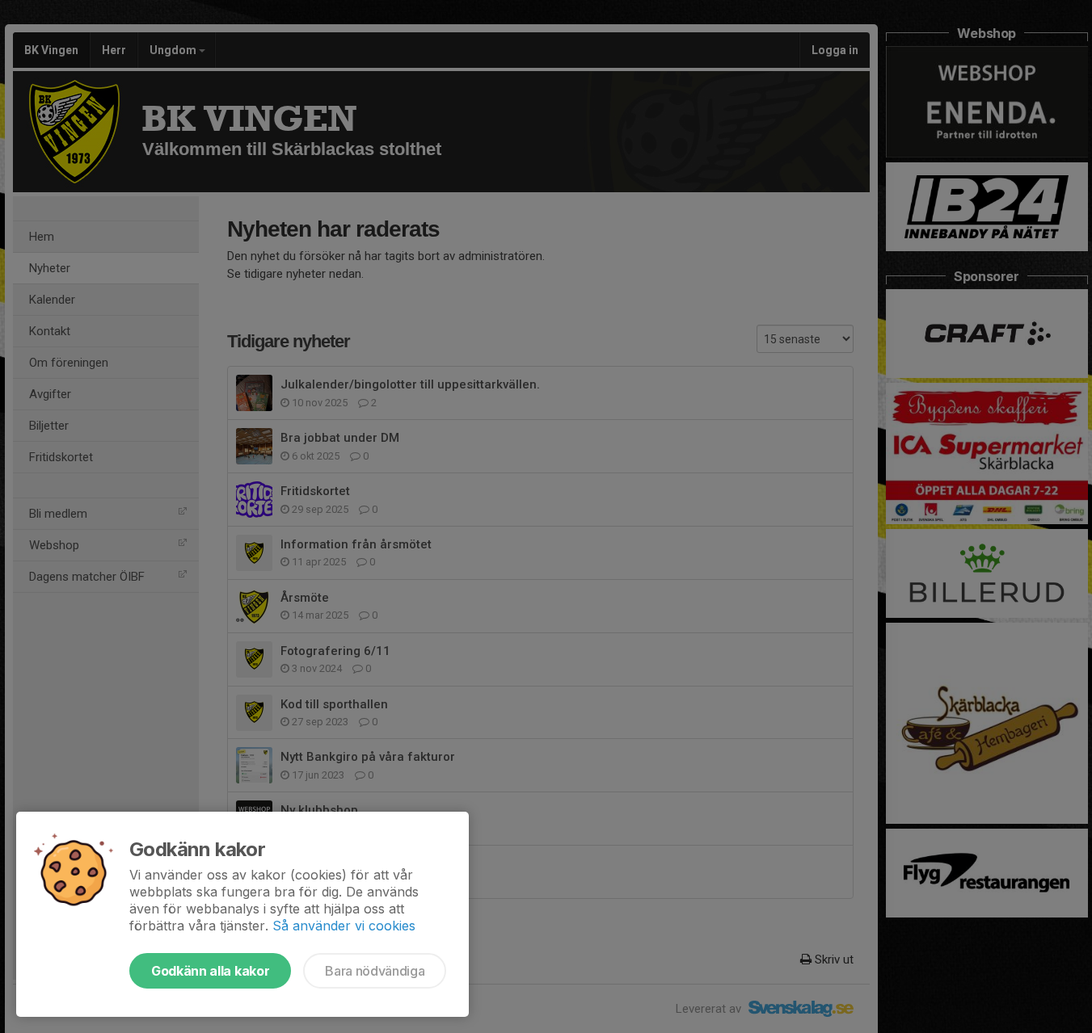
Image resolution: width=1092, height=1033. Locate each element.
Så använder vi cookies (343, 926)
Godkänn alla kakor (210, 971)
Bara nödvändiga (374, 971)
